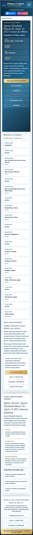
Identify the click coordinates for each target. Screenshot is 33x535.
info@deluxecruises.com (16, 515)
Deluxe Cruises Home (16, 386)
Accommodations (16, 85)
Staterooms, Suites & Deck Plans (16, 81)
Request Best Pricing (16, 372)
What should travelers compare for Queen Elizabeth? (16, 482)
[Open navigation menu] (29, 4)
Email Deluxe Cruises (16, 100)
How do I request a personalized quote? (15, 489)
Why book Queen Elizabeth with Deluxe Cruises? (15, 475)
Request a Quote (16, 95)
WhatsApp (16, 105)
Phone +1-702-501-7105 (16, 377)
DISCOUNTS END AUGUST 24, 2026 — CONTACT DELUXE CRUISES (16, 531)
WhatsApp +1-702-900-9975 (16, 382)
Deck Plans (16, 90)
